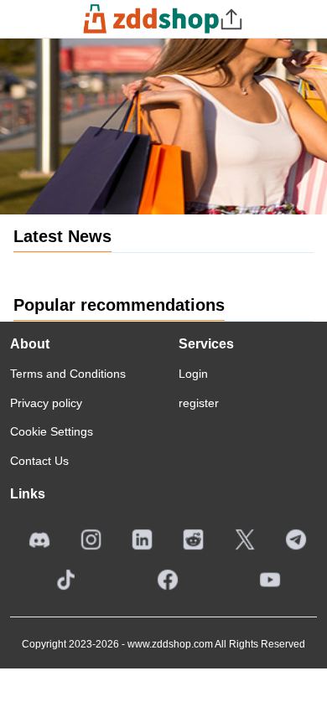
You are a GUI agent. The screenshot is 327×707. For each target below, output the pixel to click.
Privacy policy (46, 403)
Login (193, 373)
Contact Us (39, 460)
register (199, 403)
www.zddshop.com (170, 644)
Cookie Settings (51, 431)
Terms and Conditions (68, 373)
